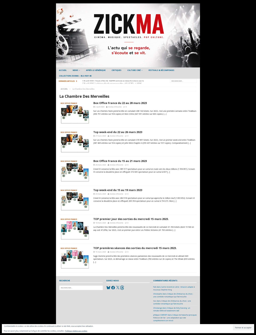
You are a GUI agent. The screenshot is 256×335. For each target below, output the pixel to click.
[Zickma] (128, 66)
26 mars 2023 (100, 165)
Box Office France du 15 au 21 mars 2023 (120, 161)
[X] (118, 288)
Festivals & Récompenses (161, 70)
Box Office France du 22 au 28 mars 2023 (120, 103)
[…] (165, 114)
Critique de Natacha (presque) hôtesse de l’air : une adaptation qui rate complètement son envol (175, 318)
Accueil (63, 70)
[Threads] (122, 288)
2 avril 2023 (99, 107)
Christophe (157, 294)
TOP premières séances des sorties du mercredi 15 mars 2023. (135, 248)
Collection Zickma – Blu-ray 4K (75, 76)
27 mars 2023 (100, 136)
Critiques (116, 70)
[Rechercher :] (183, 81)
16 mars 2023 (100, 223)
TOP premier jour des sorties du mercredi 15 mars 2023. (131, 219)
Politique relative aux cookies (76, 331)
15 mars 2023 (100, 252)
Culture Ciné (134, 70)
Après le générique (96, 70)
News (75, 70)
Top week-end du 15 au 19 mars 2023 (117, 190)
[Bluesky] (108, 288)
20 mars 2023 (100, 194)
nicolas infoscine (115, 107)
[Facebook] (113, 288)
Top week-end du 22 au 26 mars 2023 (117, 132)
